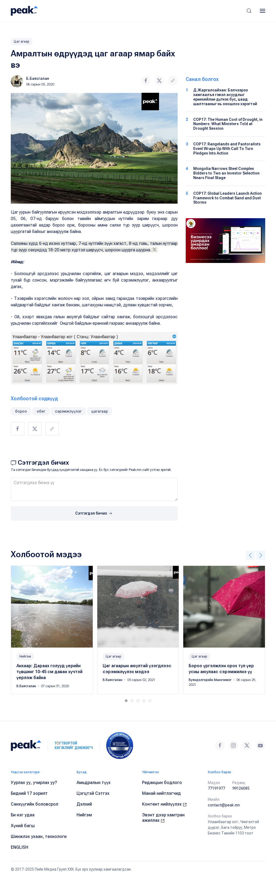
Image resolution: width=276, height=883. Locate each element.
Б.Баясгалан (37, 78)
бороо (21, 411)
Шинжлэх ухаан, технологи (39, 836)
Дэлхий (84, 804)
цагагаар (99, 411)
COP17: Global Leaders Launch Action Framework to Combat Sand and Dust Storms (227, 198)
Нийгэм (25, 656)
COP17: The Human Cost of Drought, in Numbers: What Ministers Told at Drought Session (228, 124)
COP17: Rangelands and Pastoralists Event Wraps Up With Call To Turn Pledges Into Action (227, 148)
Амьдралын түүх (94, 782)
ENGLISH (19, 847)
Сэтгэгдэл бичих (91, 513)
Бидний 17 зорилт (29, 793)
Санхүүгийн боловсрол (34, 804)
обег (41, 411)
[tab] (126, 700)
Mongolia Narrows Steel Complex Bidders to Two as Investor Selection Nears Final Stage (226, 173)
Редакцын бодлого (162, 782)
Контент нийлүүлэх (162, 804)
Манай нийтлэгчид (161, 793)
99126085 (241, 788)
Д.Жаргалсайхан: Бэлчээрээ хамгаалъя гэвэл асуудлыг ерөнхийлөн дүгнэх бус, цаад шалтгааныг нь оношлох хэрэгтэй (225, 97)
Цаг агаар (21, 41)
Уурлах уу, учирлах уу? (34, 782)
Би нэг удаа (22, 814)
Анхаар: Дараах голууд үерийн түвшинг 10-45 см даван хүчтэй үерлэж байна (49, 671)
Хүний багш (23, 825)
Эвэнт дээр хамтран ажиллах (163, 817)
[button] (249, 11)
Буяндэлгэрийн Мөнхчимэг (210, 680)
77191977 (216, 788)
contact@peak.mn (224, 805)
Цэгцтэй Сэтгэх (93, 793)
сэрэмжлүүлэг (68, 411)
